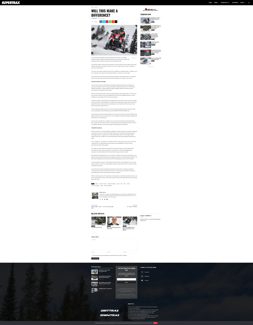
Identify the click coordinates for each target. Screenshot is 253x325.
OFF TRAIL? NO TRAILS (132, 206)
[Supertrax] (26, 2)
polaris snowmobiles (95, 185)
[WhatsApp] (110, 21)
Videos (153, 39)
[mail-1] (104, 199)
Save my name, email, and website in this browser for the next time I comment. (110, 255)
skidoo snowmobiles (108, 185)
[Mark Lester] (95, 195)
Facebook (147, 272)
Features (96, 7)
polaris (128, 183)
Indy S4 (118, 183)
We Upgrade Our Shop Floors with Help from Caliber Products (156, 51)
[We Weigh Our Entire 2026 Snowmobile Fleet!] (145, 20)
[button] (248, 2)
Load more (151, 66)
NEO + (125, 183)
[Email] (116, 21)
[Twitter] (104, 21)
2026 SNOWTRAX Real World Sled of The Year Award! (156, 27)
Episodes (153, 44)
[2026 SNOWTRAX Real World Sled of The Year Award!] (145, 28)
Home (92, 7)
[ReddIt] (113, 21)
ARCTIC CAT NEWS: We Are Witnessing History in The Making (128, 229)
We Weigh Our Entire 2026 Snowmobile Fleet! (155, 19)
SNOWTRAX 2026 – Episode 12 (105, 288)
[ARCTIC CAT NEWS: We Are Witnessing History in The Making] (130, 221)
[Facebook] (100, 21)
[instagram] (102, 199)
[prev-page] (92, 233)
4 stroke (96, 183)
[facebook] (100, 199)
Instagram (147, 276)
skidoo (102, 185)
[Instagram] (142, 276)
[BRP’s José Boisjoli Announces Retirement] (114, 221)
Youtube (147, 280)
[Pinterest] (107, 21)
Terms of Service (130, 295)
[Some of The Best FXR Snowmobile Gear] (145, 61)
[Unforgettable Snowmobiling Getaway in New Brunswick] (145, 36)
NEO (121, 183)
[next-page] (94, 233)
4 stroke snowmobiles (112, 183)
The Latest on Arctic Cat (96, 227)
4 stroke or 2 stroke (102, 183)
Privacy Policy (122, 295)
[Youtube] (142, 280)
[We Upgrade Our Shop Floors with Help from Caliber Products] (145, 53)
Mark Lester (94, 18)
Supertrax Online (143, 219)
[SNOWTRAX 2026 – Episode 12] (145, 45)
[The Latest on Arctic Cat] (98, 221)
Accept (155, 322)
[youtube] (107, 199)
